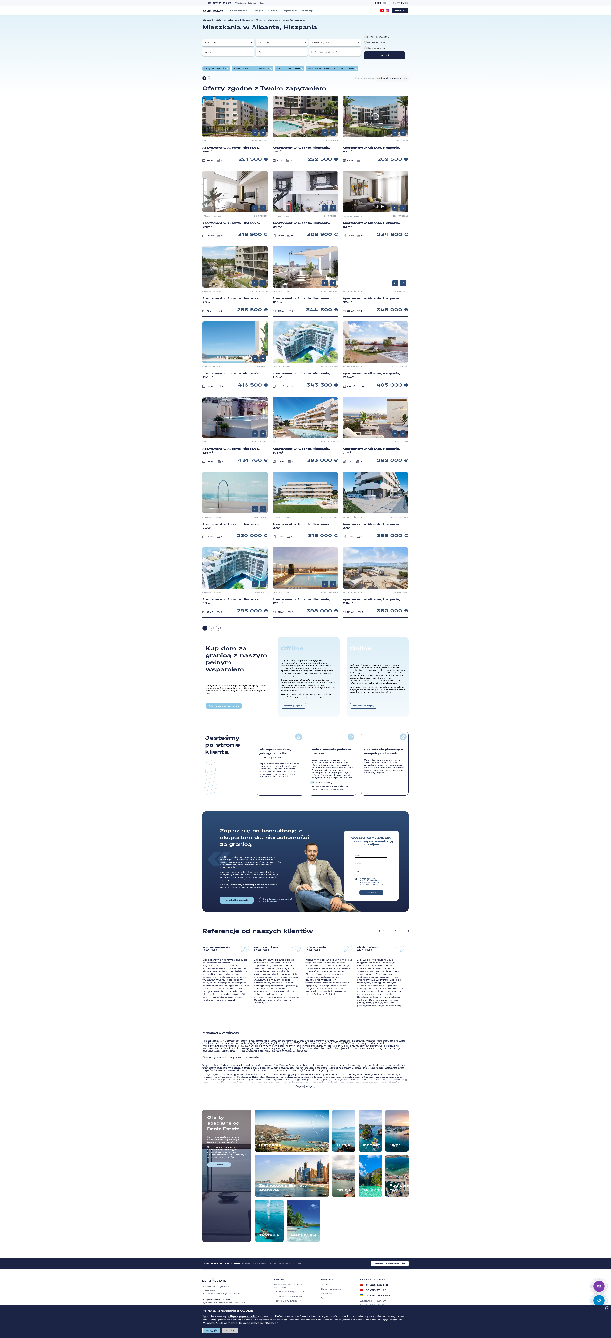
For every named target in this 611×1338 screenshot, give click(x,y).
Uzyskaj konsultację (237, 900)
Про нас (325, 1284)
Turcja (343, 1145)
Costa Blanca (214, 42)
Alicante (260, 20)
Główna (206, 20)
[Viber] (599, 1286)
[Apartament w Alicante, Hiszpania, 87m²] (305, 507)
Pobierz (219, 1165)
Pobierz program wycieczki (224, 706)
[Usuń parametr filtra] (227, 69)
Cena (262, 52)
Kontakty (307, 10)
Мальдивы (303, 1235)
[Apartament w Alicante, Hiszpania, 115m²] (305, 356)
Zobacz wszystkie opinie (392, 931)
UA (398, 3)
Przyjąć (211, 1330)
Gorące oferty (376, 48)
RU (394, 3)
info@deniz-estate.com (216, 1300)
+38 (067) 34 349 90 (218, 3)
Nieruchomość (238, 10)
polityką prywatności (242, 1316)
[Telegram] (599, 1300)
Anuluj (230, 1330)
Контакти (326, 1293)
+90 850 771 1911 (375, 1290)
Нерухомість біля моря (288, 1296)
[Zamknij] (607, 1308)
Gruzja (343, 1190)
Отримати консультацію (390, 1263)
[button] (263, 132)
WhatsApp (240, 3)
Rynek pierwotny (378, 36)
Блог (324, 1298)
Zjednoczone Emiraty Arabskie (283, 1187)
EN (406, 3)
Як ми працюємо (331, 1289)
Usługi (257, 10)
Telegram (252, 3)
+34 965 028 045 (374, 1285)
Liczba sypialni (321, 42)
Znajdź (384, 55)
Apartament (213, 52)
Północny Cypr (399, 1187)
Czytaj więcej (305, 1086)
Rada (398, 10)
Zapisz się (371, 892)
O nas (271, 10)
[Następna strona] (218, 628)
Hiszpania (247, 20)
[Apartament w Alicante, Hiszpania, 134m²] (375, 356)
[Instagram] (387, 10)
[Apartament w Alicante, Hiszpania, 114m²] (375, 582)
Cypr (394, 1145)
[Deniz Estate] (213, 10)
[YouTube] (382, 10)
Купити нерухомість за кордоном (288, 1285)
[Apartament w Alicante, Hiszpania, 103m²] (305, 432)
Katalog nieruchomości (226, 20)
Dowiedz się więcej (363, 706)
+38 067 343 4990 (375, 1295)
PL (402, 3)
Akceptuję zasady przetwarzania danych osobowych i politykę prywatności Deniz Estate (371, 881)
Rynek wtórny (376, 42)
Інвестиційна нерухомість (289, 1292)
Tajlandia (372, 1190)
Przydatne (288, 10)
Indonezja (372, 1145)
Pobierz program (293, 706)
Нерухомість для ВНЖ (287, 1301)
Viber (261, 3)
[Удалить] (271, 69)
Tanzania (269, 1235)
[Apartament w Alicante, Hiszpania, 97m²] (375, 507)
